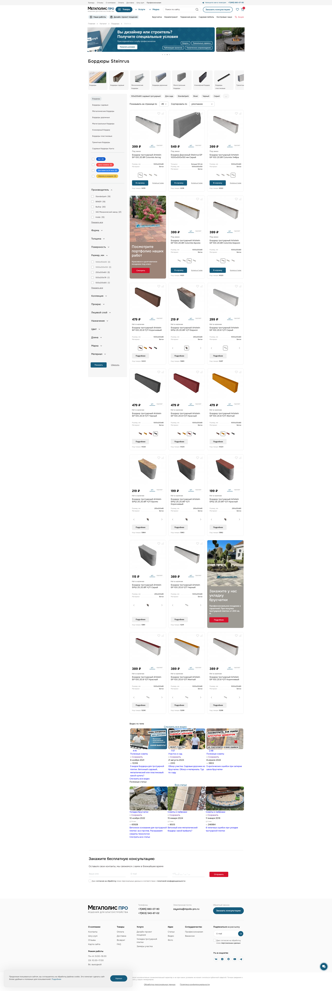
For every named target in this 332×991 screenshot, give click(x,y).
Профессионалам (194, 931)
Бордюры (96, 99)
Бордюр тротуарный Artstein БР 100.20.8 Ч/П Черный (185, 586)
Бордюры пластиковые (102, 136)
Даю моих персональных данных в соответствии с (138, 881)
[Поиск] (197, 9)
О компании (111, 3)
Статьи (171, 931)
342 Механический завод (106, 212)
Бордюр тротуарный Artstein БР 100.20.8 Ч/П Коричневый (224, 678)
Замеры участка (145, 946)
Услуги (141, 9)
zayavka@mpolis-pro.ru (186, 909)
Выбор (98, 207)
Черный (206, 96)
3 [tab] (167, 54)
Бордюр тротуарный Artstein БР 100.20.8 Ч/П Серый (224, 328)
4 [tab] (169, 54)
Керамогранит (171, 17)
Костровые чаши (224, 17)
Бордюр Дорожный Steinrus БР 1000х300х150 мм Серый (186, 156)
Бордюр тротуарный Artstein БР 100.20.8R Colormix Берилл (225, 241)
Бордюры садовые (100, 105)
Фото (170, 940)
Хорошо (118, 978)
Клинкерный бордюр (101, 130)
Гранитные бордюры (101, 142)
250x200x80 (101, 272)
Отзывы (100, 3)
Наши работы (99, 17)
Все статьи (181, 785)
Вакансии (190, 936)
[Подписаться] (240, 933)
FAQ (119, 944)
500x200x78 (101, 277)
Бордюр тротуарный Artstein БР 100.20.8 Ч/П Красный (146, 678)
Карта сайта (94, 944)
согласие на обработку (106, 881)
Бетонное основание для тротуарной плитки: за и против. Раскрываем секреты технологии (148, 830)
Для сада (169, 96)
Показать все (97, 222)
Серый (217, 96)
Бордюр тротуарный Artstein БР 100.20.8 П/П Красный (185, 414)
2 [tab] (164, 54)
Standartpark (101, 196)
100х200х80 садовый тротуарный (146, 96)
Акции (241, 17)
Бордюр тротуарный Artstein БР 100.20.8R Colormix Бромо (185, 241)
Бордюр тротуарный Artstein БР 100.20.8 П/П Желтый (224, 414)
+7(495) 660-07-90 (148, 909)
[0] (241, 9)
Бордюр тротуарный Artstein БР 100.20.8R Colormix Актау (146, 156)
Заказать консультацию (218, 9)
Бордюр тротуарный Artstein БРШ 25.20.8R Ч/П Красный (224, 500)
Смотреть (140, 270)
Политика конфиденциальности (195, 984)
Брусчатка (157, 17)
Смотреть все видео (175, 727)
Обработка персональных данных (159, 984)
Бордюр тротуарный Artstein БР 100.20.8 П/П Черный (146, 414)
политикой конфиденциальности (171, 881)
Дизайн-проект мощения (125, 17)
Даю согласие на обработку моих (228, 941)
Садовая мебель (206, 17)
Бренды (91, 3)
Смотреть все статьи (140, 837)
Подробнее (140, 356)
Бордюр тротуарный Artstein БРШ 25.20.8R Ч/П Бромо (146, 500)
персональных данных (230, 943)
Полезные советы (139, 753)
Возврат (121, 940)
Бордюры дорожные (101, 117)
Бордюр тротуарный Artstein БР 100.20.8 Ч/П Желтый (185, 678)
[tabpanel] (166, 40)
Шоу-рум (140, 3)
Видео (171, 936)
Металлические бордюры (103, 111)
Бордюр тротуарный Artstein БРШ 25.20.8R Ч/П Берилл (185, 328)
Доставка (130, 3)
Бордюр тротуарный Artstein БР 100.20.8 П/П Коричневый (147, 328)
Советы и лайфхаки (177, 812)
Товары (126, 9)
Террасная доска (188, 17)
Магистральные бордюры (103, 123)
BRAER (98, 201)
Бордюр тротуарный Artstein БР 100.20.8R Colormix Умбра (224, 156)
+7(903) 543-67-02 (148, 913)
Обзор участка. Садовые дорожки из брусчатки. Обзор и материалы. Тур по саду (186, 769)
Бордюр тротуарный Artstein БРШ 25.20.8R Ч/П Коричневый (185, 501)
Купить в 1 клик (158, 183)
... (226, 96)
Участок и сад (175, 753)
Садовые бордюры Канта (103, 148)
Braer (195, 96)
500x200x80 (101, 283)
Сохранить (137, 757)
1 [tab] (162, 54)
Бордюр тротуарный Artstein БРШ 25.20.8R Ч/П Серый (146, 586)
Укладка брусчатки (139, 812)
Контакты (92, 931)
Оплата (121, 3)
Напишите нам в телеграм (215, 3)
